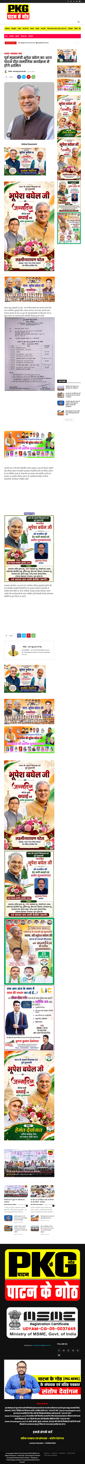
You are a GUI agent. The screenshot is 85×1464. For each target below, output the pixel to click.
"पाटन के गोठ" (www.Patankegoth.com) (64, 1410)
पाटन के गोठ (14, 53)
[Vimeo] (77, 1)
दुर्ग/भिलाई (33, 1196)
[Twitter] (74, 1)
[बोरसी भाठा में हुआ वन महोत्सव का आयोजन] (29, 1163)
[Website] (73, 1350)
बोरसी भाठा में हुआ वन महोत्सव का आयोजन (23, 1171)
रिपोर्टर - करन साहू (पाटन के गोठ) (17, 71)
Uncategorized (12, 1168)
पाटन (20, 53)
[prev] (75, 43)
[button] (78, 21)
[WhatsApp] (33, 77)
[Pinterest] (29, 77)
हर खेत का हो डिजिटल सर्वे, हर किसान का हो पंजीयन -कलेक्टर (42, 1201)
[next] (79, 43)
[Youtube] (79, 1)
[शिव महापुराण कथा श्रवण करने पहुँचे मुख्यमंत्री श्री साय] (35, 1218)
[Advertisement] (29, 413)
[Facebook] (68, 1)
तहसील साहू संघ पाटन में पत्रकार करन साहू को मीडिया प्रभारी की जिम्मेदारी (20, 1218)
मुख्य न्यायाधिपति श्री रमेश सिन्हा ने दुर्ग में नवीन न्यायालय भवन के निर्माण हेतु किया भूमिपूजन (42, 43)
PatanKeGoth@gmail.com (42, 1345)
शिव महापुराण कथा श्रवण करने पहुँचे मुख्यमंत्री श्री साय (73, 413)
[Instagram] (71, 1)
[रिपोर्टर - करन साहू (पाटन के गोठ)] (6, 71)
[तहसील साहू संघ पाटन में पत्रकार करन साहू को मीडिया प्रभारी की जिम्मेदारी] (8, 1218)
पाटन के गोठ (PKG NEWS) (12, 1174)
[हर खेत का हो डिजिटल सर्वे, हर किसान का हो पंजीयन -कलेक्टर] (42, 1191)
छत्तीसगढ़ (7, 53)
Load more (68, 420)
